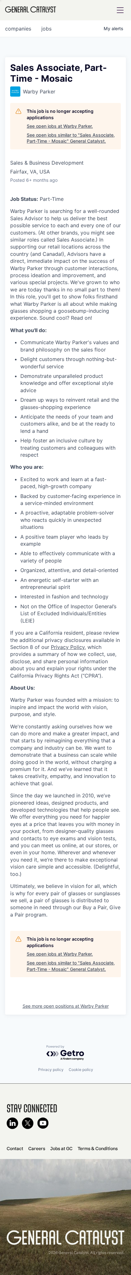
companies (18, 28)
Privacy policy (51, 1069)
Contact (15, 1148)
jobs (46, 28)
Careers (36, 1148)
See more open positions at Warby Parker (66, 1006)
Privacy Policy (68, 647)
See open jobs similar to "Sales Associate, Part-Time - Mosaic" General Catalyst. (71, 138)
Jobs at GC (61, 1148)
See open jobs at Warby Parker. (60, 126)
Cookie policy (81, 1069)
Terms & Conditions (98, 1148)
